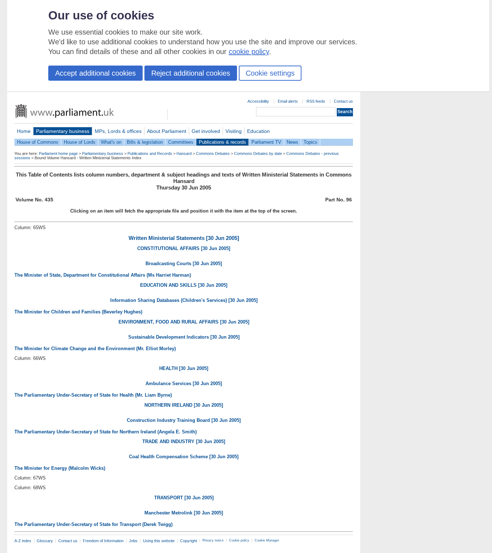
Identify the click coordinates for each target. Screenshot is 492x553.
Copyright (188, 541)
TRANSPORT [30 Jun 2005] (184, 497)
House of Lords (79, 142)
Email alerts (288, 101)
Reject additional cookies (190, 73)
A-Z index (22, 541)
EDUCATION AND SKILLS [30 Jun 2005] (183, 285)
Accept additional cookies (95, 73)
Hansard (184, 153)
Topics (310, 142)
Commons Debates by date (258, 153)
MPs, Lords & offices (118, 131)
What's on (111, 142)
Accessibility (258, 101)
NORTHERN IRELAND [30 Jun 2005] (183, 405)
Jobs (133, 541)
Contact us (343, 101)
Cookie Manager (267, 540)
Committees (180, 142)
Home (24, 131)
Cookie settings (270, 73)
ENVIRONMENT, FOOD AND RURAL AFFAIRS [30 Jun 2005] (183, 322)
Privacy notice (213, 540)
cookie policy (249, 51)
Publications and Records (150, 153)
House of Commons (37, 142)
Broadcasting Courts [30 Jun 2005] (184, 263)
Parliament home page (58, 153)
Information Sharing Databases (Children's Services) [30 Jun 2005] (184, 300)
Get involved (206, 131)
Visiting (233, 131)
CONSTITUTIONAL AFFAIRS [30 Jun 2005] (183, 248)
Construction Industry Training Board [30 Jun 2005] (184, 420)
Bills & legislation (145, 142)
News (292, 142)
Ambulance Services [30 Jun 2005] (184, 383)
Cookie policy (239, 540)
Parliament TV (266, 142)
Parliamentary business (62, 131)
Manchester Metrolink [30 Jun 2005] (183, 513)
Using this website (159, 541)
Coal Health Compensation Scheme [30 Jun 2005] (183, 456)
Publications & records (222, 142)
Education (258, 131)
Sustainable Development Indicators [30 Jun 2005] (184, 337)
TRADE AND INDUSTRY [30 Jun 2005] (183, 441)
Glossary (45, 541)
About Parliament (166, 131)
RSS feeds (316, 101)
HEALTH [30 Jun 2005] (183, 368)
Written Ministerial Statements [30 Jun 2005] (184, 238)
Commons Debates (213, 153)
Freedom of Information (103, 541)
